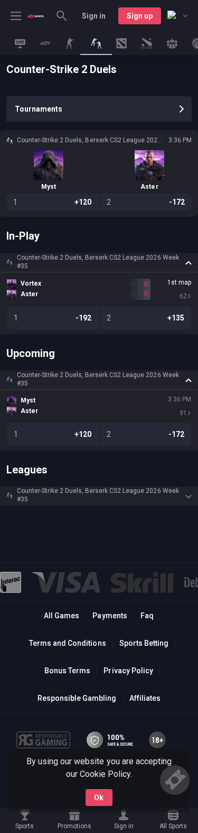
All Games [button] (61, 615)
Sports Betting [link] (143, 643)
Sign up (140, 16)
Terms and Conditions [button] (67, 643)
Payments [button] (109, 615)
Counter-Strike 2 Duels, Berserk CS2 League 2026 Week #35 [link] (98, 262)
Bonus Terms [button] (67, 670)
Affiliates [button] (145, 698)
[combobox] (177, 15)
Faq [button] (147, 615)
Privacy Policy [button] (128, 670)
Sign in (94, 16)
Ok (98, 797)
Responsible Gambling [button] (76, 698)
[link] (35, 15)
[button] (99, 262)
